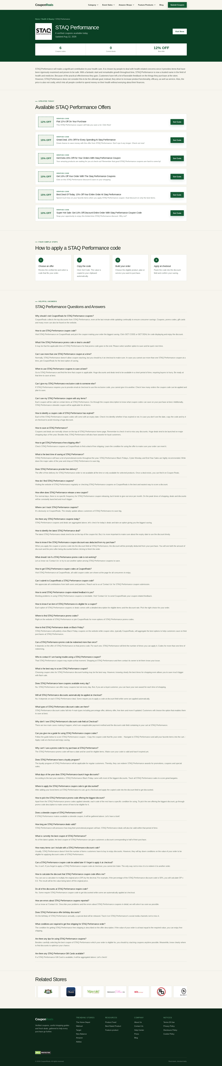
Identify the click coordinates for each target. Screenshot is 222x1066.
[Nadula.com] (43, 992)
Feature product (111, 1030)
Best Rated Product (113, 1026)
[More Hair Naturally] (178, 992)
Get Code (177, 122)
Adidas (79, 1042)
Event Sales (107, 5)
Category (92, 5)
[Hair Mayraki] (65, 992)
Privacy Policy (169, 1026)
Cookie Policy (168, 1034)
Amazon (79, 1038)
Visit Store (179, 31)
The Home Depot (83, 1022)
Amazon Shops (125, 5)
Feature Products (145, 5)
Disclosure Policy (170, 1030)
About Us (138, 1022)
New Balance (81, 1034)
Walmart (79, 1026)
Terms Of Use (169, 1022)
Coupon (44, 5)
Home (37, 19)
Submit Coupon (177, 5)
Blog (161, 5)
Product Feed (110, 1022)
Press (136, 1034)
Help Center (139, 1030)
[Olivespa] (156, 992)
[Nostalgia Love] (88, 992)
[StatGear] (133, 992)
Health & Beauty (47, 19)
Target (78, 1030)
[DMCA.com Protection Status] (43, 1052)
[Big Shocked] (111, 992)
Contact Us (138, 1026)
